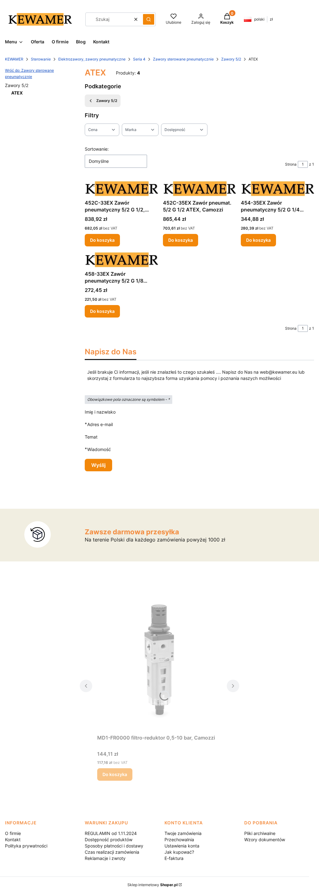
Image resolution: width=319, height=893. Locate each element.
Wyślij (98, 465)
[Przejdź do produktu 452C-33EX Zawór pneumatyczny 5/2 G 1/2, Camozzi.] (121, 188)
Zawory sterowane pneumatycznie (183, 59)
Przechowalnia (179, 839)
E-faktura (173, 858)
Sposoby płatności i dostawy (114, 845)
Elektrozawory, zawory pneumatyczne (92, 59)
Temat (91, 436)
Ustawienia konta (181, 845)
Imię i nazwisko (100, 412)
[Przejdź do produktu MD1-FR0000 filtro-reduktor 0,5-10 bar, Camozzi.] (159, 661)
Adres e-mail (100, 424)
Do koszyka (102, 240)
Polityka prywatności (26, 845)
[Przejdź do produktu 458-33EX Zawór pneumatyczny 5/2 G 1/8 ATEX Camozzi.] (121, 259)
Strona (291, 164)
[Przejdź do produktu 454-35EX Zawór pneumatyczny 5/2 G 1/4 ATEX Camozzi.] (277, 188)
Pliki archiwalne (259, 833)
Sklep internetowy (152, 884)
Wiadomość (99, 449)
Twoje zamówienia (183, 833)
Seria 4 (139, 59)
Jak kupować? (179, 852)
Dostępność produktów (108, 839)
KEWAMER (14, 59)
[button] (148, 19)
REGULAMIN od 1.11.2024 (111, 833)
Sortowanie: (97, 149)
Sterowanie (41, 59)
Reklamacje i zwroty (105, 858)
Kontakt (13, 839)
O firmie (13, 833)
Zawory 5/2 (231, 59)
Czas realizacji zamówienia (112, 852)
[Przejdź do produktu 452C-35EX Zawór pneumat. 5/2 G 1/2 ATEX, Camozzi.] (199, 188)
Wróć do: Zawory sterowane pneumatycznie (29, 73)
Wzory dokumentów (264, 839)
